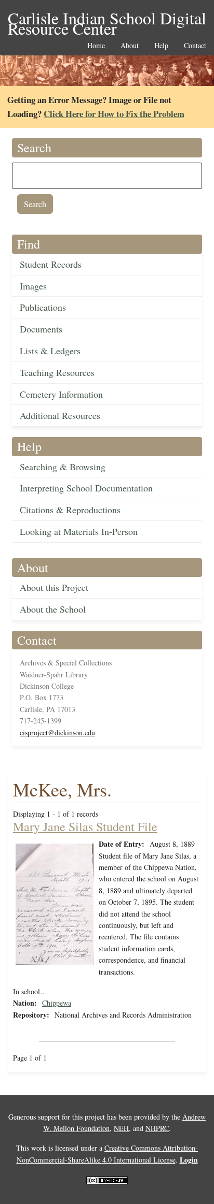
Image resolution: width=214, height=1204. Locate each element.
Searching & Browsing (62, 466)
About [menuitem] (130, 45)
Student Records (51, 264)
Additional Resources (60, 415)
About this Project (54, 587)
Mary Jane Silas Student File (85, 826)
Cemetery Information (61, 394)
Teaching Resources (57, 372)
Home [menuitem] (96, 45)
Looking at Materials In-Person (79, 531)
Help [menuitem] (161, 45)
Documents (41, 329)
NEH (121, 1128)
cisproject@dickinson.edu (57, 732)
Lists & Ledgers (50, 350)
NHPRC (157, 1128)
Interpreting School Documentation (86, 488)
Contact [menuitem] (195, 45)
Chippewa (56, 1003)
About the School (53, 609)
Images (33, 286)
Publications (43, 307)
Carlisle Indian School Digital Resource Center (107, 19)
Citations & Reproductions (70, 509)
